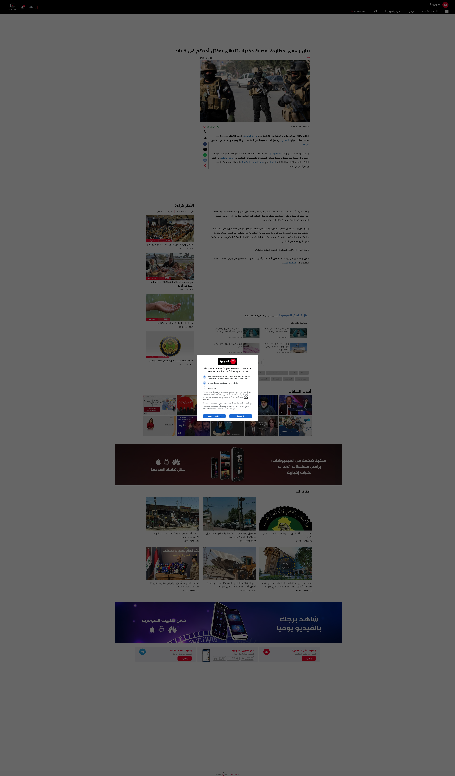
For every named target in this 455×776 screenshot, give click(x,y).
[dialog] (227, 388)
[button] (227, 388)
